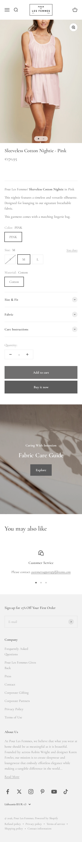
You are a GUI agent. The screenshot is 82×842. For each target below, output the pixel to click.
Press (8, 676)
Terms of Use (13, 717)
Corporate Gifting (17, 693)
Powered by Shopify (46, 818)
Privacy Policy (14, 709)
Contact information (39, 828)
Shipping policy (14, 828)
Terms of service (55, 824)
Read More (12, 777)
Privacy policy (34, 824)
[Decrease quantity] (10, 354)
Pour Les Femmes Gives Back (20, 665)
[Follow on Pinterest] (42, 792)
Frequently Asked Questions (16, 651)
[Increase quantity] (27, 354)
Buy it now (41, 387)
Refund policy (13, 824)
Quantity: (11, 345)
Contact (10, 684)
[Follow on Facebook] (8, 792)
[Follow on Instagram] (31, 792)
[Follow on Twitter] (19, 792)
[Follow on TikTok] (66, 792)
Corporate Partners (17, 701)
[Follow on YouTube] (54, 792)
